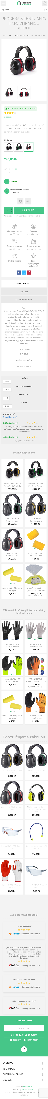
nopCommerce (28, 1087)
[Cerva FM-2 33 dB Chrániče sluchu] (11, 756)
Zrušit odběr (32, 1040)
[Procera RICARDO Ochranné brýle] (11, 831)
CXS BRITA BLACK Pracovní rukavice (12, 645)
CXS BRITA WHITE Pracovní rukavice (36, 645)
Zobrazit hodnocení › (10, 417)
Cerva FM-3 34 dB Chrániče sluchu (12, 554)
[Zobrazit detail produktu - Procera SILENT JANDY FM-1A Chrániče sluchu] (8, 151)
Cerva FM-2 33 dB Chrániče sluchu (36, 519)
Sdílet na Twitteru (24, 272)
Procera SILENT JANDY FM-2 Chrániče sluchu (35, 485)
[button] (11, 479)
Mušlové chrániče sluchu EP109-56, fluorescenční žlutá (36, 809)
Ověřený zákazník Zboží (31, 966)
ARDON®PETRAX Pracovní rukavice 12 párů (36, 680)
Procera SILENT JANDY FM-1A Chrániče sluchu (12, 485)
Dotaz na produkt (24, 300)
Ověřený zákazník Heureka (29, 934)
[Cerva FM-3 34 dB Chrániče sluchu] (11, 792)
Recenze (24, 292)
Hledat (45, 9)
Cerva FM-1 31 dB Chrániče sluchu (12, 519)
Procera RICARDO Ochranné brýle (11, 847)
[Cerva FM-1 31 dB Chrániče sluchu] (36, 756)
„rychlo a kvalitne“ (24, 926)
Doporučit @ (28, 201)
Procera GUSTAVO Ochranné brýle (36, 886)
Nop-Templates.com (28, 1089)
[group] (12, 470)
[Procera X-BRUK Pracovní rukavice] (11, 871)
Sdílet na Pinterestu (29, 272)
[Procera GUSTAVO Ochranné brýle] (36, 871)
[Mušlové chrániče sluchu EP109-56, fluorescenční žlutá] (36, 792)
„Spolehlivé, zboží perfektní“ (24, 980)
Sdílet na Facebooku (19, 272)
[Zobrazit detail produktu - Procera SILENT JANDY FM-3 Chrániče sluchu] (28, 151)
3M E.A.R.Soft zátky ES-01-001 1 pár (12, 589)
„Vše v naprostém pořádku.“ (24, 1001)
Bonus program (33, 244)
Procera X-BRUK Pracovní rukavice (11, 886)
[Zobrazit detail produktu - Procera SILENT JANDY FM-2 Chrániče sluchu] (18, 151)
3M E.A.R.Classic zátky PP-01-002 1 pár (35, 554)
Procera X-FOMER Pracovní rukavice (35, 717)
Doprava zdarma (14, 244)
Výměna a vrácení (14, 230)
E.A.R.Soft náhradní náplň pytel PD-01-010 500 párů (35, 589)
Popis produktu (24, 284)
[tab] (24, 283)
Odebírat (17, 1040)
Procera (14, 169)
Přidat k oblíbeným (20, 201)
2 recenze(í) (8, 117)
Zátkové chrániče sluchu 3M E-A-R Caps (36, 847)
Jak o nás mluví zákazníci (24, 914)
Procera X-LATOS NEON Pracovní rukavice (12, 680)
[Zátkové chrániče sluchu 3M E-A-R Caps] (36, 831)
